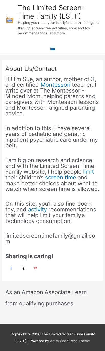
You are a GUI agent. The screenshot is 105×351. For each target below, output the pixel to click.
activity (37, 209)
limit (88, 171)
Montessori (55, 84)
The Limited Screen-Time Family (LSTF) (51, 11)
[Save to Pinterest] (35, 268)
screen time (60, 177)
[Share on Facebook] (10, 268)
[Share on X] (22, 268)
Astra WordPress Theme (70, 341)
